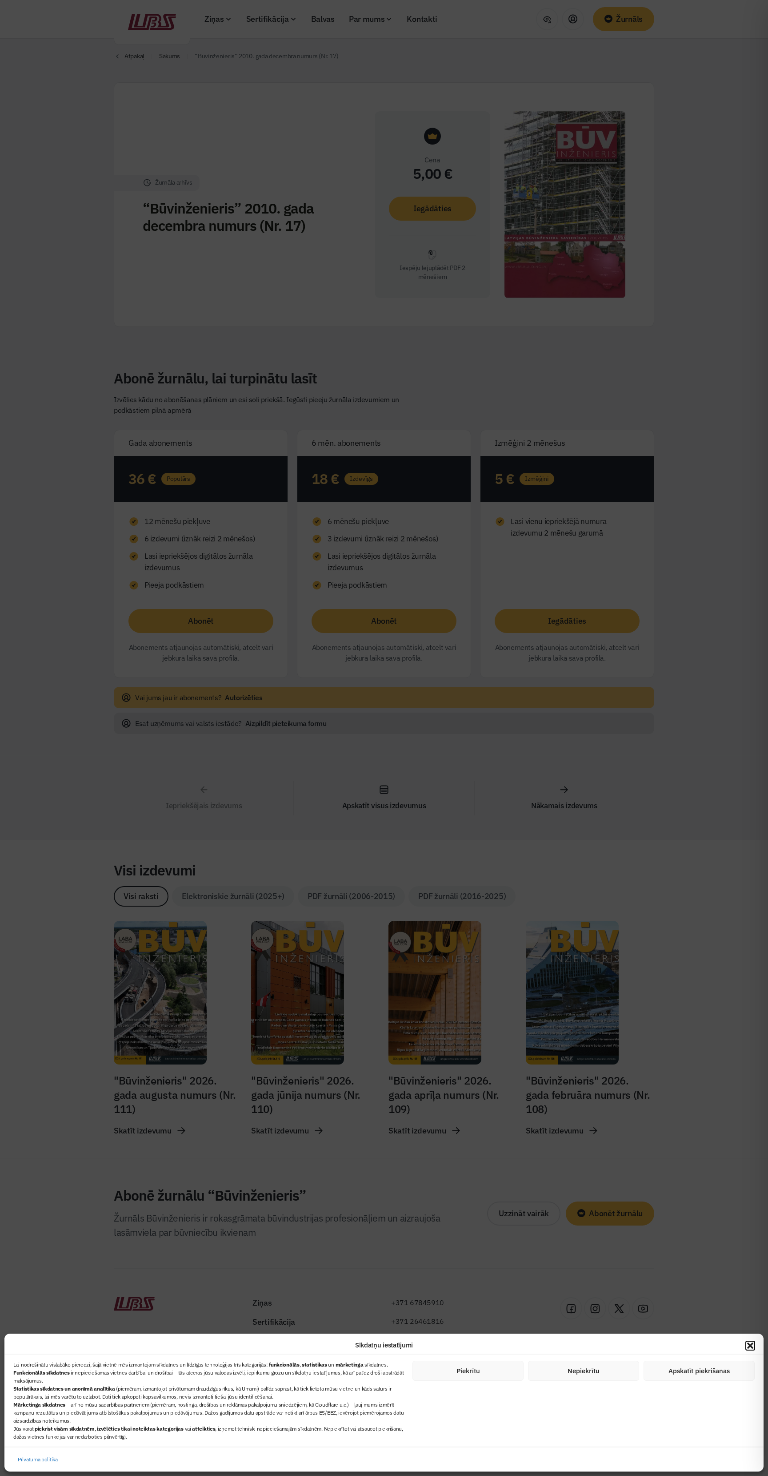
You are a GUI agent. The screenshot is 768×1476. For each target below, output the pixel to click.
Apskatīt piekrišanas (699, 1371)
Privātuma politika (38, 1459)
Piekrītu (468, 1371)
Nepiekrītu (584, 1371)
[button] (750, 1345)
